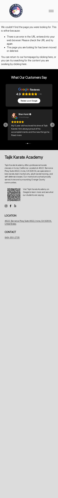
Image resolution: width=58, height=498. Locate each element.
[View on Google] (12, 115)
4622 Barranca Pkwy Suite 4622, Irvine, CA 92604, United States (28, 222)
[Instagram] (6, 206)
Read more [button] (14, 135)
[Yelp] (15, 206)
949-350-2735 (12, 237)
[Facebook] (10, 206)
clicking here (46, 57)
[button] (5, 125)
